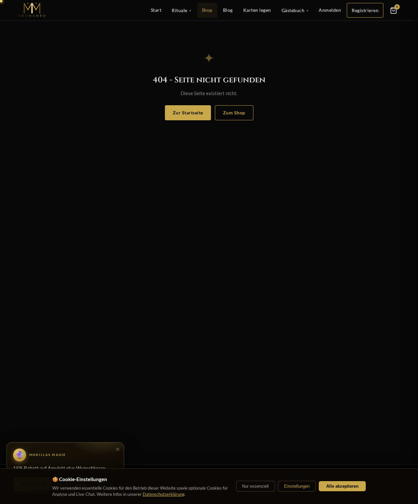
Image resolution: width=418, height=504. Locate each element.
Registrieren (365, 10)
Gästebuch (295, 10)
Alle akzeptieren (342, 486)
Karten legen (257, 10)
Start (156, 10)
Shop (207, 10)
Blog (228, 10)
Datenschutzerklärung (164, 494)
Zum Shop (234, 112)
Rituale (181, 10)
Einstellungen (297, 486)
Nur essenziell (255, 486)
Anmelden (330, 10)
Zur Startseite (188, 112)
